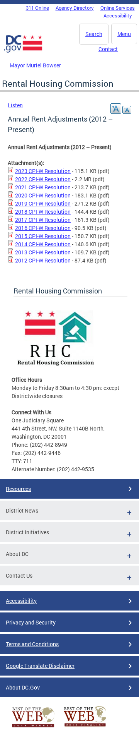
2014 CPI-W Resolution (43, 244)
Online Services (117, 7)
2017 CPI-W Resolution (43, 219)
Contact (108, 49)
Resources (18, 488)
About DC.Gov (23, 687)
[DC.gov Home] (23, 51)
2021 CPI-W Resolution (43, 187)
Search (93, 34)
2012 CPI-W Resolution (43, 260)
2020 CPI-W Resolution (43, 195)
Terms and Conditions (32, 644)
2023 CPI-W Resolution (43, 171)
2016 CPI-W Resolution (43, 228)
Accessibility (117, 15)
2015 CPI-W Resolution (43, 236)
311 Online (37, 7)
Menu (124, 34)
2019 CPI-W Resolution (43, 203)
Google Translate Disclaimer (40, 665)
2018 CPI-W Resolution (43, 211)
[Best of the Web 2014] (33, 727)
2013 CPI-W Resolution (43, 252)
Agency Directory (75, 7)
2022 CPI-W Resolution (43, 179)
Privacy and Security (31, 622)
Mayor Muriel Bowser (35, 65)
